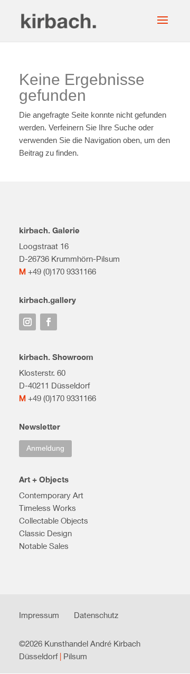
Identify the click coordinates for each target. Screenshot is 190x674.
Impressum (39, 615)
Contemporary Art (51, 495)
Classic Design (45, 533)
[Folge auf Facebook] (48, 322)
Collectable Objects (53, 520)
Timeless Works (47, 507)
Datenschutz (96, 615)
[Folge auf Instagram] (27, 322)
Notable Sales (44, 545)
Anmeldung (45, 448)
